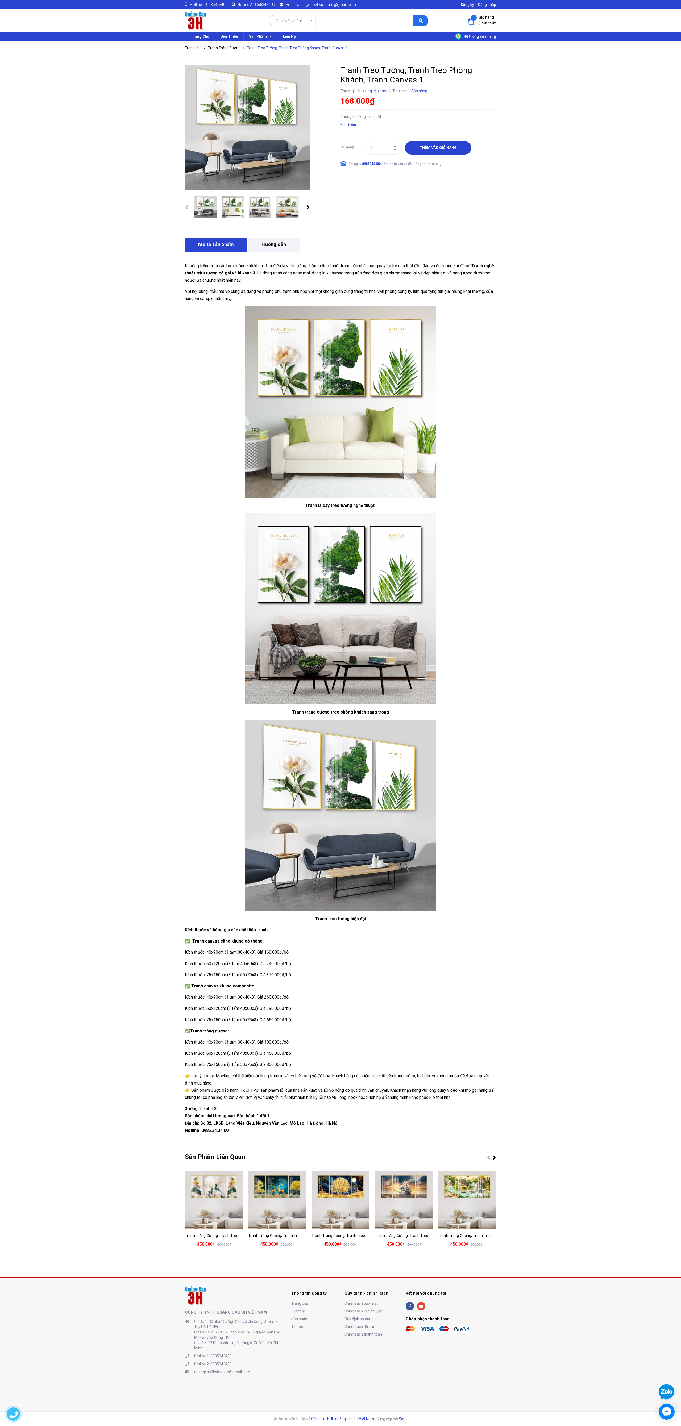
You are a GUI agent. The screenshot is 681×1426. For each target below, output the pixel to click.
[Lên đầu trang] (666, 1372)
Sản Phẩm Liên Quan (215, 1157)
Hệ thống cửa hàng (479, 36)
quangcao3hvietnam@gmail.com (326, 4)
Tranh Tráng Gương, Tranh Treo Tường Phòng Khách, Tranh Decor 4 (432, 1235)
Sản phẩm (300, 1319)
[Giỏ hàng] (472, 22)
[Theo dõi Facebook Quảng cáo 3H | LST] (410, 1306)
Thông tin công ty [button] (309, 1293)
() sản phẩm (487, 20)
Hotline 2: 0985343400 (213, 1364)
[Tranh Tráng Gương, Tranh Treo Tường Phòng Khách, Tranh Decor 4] (404, 1200)
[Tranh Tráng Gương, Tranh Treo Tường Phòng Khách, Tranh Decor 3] (340, 1200)
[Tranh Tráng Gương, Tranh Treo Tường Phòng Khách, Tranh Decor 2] (277, 1200)
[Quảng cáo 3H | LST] (195, 1295)
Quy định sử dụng (358, 1319)
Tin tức (297, 1326)
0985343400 (216, 4)
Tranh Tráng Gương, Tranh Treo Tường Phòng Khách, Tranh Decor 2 (305, 1235)
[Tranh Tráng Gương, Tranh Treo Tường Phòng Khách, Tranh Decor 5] (467, 1200)
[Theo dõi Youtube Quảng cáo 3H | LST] (421, 1306)
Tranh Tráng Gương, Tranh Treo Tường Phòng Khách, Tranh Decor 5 (495, 1235)
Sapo (403, 1419)
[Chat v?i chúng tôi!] (667, 1412)
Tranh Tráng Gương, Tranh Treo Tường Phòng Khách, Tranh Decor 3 (369, 1235)
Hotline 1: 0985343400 (213, 1356)
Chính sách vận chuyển (363, 1311)
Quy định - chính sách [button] (366, 1293)
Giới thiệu (298, 1311)
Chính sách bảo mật (361, 1303)
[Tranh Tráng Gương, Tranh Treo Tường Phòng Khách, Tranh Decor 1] (214, 1200)
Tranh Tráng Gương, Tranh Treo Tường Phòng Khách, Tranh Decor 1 (242, 1235)
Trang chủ (299, 1303)
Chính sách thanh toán (363, 1334)
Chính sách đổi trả (359, 1326)
